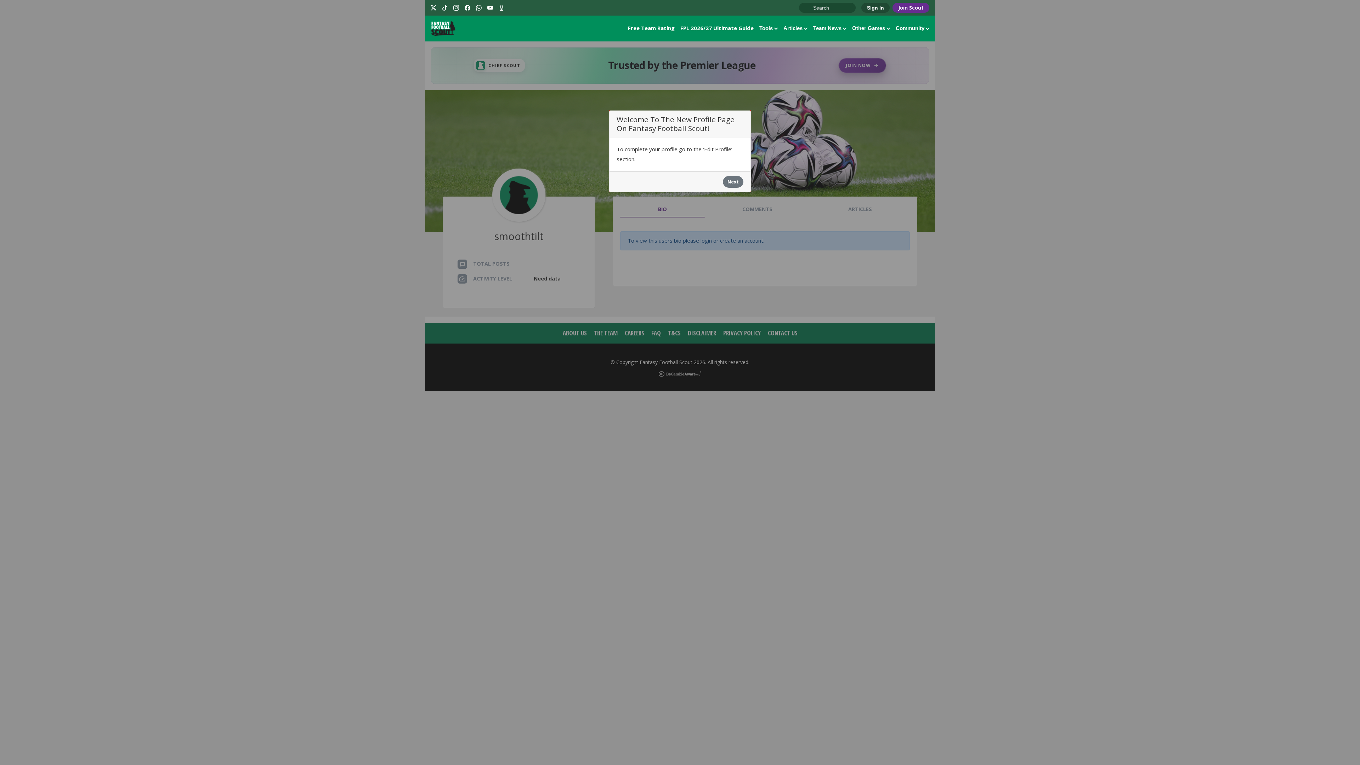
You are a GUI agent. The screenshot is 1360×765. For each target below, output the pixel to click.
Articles (793, 28)
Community (910, 28)
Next (733, 181)
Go (808, 8)
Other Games (868, 28)
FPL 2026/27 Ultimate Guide (717, 28)
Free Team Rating (651, 28)
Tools (766, 28)
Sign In (875, 8)
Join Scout (911, 7)
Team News (827, 28)
